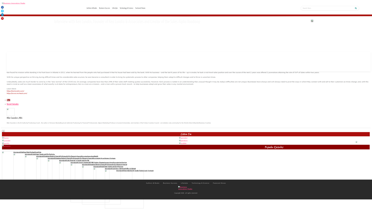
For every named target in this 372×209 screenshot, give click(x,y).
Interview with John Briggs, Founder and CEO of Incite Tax (40, 154)
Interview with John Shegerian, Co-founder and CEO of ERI (74, 160)
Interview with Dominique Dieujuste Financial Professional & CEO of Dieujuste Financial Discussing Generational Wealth (67, 156)
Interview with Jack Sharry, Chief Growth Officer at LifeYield (120, 168)
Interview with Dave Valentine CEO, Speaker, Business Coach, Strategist (135, 170)
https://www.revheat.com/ (17, 93)
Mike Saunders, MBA (14, 118)
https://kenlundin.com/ (15, 91)
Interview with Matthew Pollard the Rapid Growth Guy (27, 152)
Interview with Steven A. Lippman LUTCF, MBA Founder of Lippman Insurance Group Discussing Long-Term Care (99, 162)
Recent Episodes (13, 104)
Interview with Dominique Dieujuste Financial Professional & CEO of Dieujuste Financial (104, 164)
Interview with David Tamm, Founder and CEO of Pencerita (108, 166)
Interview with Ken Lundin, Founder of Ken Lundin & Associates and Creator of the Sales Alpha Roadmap (127, 22)
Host (8, 100)
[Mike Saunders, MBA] (11, 112)
